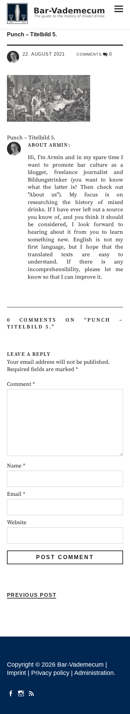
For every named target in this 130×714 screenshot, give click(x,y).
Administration (94, 672)
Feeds (32, 693)
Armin (58, 145)
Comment (21, 384)
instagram (22, 693)
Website (16, 522)
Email (16, 494)
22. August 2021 (44, 54)
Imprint (16, 672)
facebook (11, 693)
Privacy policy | (52, 672)
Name (16, 465)
